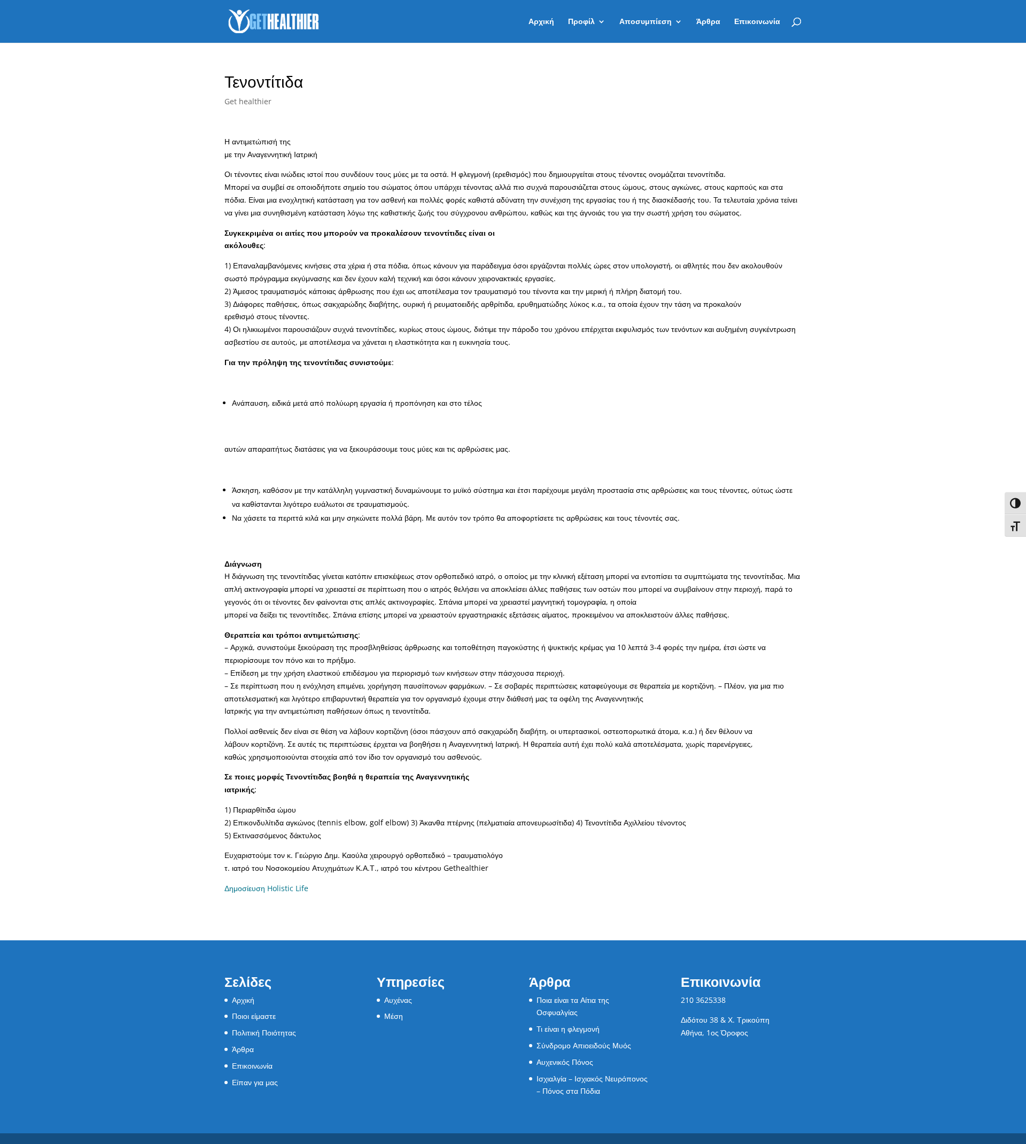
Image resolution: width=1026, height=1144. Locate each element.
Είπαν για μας (255, 1082)
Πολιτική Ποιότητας (264, 1032)
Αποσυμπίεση (645, 22)
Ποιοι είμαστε (254, 1016)
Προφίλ (581, 22)
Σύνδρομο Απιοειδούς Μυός (584, 1045)
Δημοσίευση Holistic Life (266, 888)
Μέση (393, 1016)
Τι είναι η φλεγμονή (568, 1029)
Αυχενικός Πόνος (565, 1062)
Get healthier (247, 101)
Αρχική (541, 22)
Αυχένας (398, 1000)
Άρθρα (708, 22)
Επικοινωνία (757, 22)
